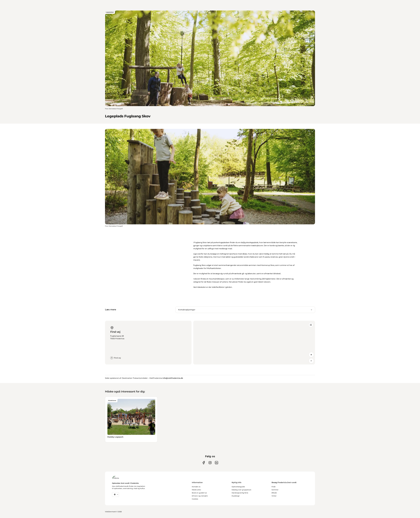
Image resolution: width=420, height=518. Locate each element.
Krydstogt (236, 496)
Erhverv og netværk (200, 496)
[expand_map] (310, 324)
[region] (254, 342)
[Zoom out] (311, 360)
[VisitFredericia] (115, 477)
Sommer (275, 490)
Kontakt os (196, 487)
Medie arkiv (196, 490)
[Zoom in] (311, 354)
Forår (274, 487)
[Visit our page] (204, 463)
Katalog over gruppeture (241, 490)
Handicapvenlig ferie (240, 493)
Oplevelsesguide (238, 487)
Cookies (195, 499)
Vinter (274, 496)
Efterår (274, 493)
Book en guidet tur (199, 493)
